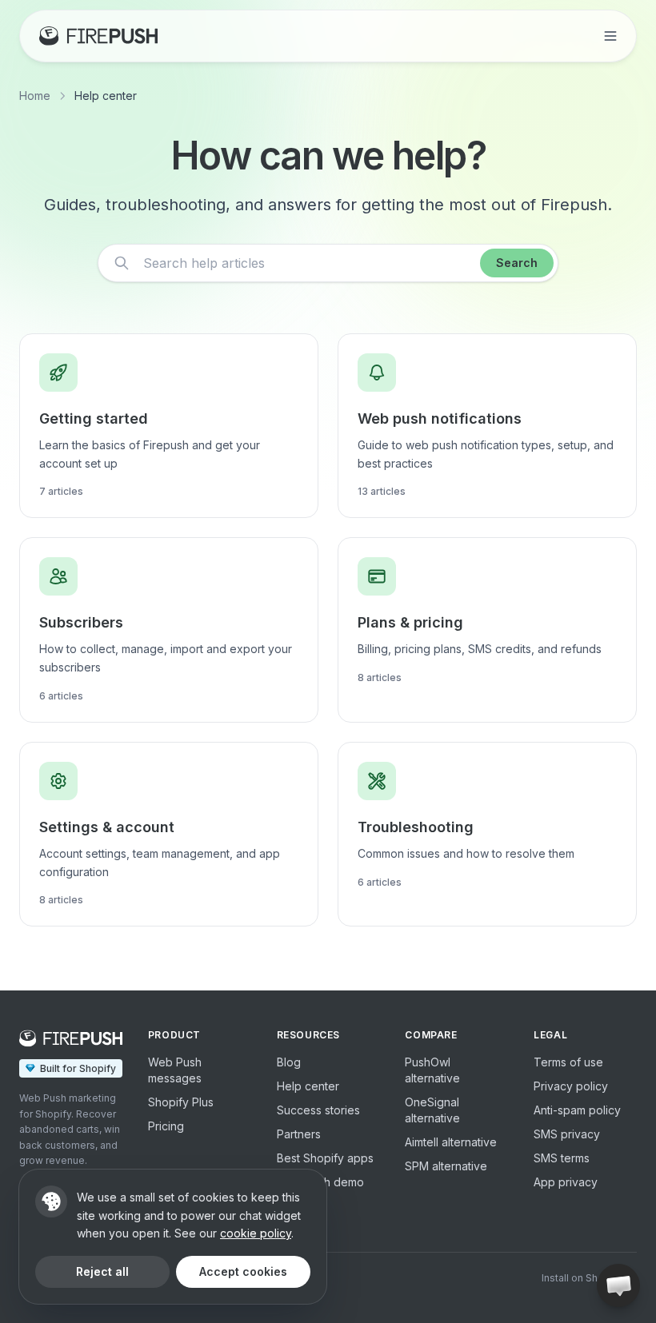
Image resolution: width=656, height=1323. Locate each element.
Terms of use (568, 1062)
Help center (308, 1086)
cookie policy (255, 1233)
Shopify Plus (181, 1102)
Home (34, 95)
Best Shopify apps (325, 1158)
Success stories (318, 1110)
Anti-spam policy (577, 1110)
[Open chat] (618, 1285)
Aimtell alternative (451, 1142)
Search (517, 262)
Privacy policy (571, 1086)
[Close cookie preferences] (51, 1201)
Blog (289, 1062)
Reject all (102, 1271)
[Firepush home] (98, 36)
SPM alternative (446, 1166)
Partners (299, 1134)
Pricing (166, 1126)
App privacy (566, 1182)
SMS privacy (567, 1134)
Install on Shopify (582, 1278)
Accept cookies (243, 1271)
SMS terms (562, 1158)
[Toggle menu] (610, 36)
